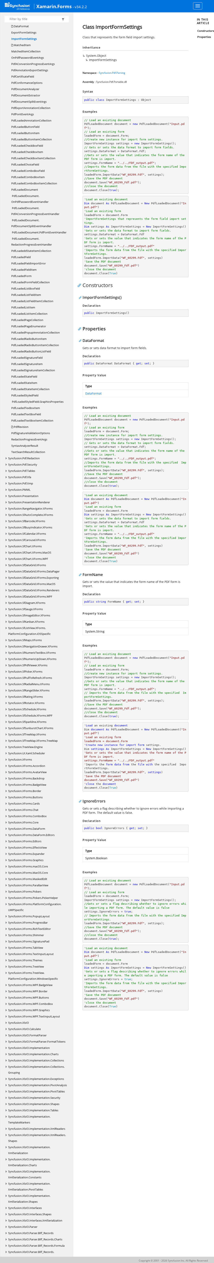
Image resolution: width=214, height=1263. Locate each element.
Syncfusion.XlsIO (18, 1023)
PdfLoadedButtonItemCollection (31, 139)
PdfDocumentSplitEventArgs (29, 102)
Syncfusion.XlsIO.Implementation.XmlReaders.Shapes (37, 1138)
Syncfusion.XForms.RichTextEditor (29, 929)
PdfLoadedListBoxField (25, 288)
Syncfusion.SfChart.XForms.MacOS (29, 552)
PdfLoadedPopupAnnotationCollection (35, 332)
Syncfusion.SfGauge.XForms (25, 609)
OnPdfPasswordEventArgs (27, 58)
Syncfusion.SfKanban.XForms (26, 622)
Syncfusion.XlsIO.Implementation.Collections (36, 1060)
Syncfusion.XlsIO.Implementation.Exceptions (36, 1079)
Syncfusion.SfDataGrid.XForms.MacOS (31, 584)
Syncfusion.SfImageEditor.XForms (29, 615)
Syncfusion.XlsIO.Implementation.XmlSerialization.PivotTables (29, 1186)
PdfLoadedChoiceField (25, 164)
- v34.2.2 (80, 6)
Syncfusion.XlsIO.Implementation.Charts (33, 1054)
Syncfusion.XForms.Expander (26, 854)
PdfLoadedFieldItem (24, 270)
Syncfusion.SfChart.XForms (25, 546)
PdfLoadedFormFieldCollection (30, 282)
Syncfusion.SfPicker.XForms (25, 671)
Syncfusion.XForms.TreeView (26, 966)
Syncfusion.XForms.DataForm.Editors (31, 835)
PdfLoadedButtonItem (25, 133)
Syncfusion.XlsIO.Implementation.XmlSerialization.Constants (29, 1174)
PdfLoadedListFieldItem (26, 295)
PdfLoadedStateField (24, 376)
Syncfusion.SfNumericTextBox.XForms (32, 653)
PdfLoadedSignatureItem (27, 364)
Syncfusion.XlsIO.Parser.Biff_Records (31, 1233)
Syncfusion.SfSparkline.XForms (27, 722)
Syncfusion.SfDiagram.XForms (26, 603)
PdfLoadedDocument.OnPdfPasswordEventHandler (29, 199)
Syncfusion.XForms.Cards (24, 803)
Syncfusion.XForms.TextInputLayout (31, 954)
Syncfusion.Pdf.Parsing (112, 73)
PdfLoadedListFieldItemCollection (32, 301)
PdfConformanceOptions (26, 83)
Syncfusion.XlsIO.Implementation (29, 1048)
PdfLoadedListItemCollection (29, 314)
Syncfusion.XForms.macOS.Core (28, 866)
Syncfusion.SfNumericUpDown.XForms (32, 659)
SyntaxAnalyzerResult (24, 446)
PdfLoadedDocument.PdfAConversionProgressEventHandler (35, 211)
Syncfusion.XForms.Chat (23, 810)
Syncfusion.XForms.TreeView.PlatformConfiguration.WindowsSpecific (33, 976)
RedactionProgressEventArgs (29, 439)
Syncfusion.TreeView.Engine (25, 747)
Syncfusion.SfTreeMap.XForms (27, 734)
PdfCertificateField (22, 76)
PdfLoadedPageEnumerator (28, 326)
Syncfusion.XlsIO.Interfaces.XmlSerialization (35, 1220)
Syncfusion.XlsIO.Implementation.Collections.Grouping (36, 1069)
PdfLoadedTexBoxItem (25, 408)
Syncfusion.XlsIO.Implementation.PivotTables (36, 1091)
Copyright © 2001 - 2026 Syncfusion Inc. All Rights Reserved (173, 1260)
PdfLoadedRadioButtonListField (31, 351)
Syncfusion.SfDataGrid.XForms (27, 565)
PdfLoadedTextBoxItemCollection (32, 420)
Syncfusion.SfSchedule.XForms (27, 709)
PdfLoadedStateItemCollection (30, 389)
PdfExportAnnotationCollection (30, 108)
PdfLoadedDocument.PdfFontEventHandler (38, 232)
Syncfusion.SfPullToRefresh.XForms (30, 678)
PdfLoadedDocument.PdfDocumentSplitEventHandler (31, 223)
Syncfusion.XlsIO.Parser (22, 1227)
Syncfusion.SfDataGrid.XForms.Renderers (33, 590)
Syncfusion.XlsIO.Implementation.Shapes (33, 1104)
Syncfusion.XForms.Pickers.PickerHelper (33, 898)
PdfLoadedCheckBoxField (27, 146)
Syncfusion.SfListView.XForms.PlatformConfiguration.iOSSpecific (29, 631)
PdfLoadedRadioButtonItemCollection (35, 345)
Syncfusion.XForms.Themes (25, 960)
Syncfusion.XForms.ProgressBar (28, 922)
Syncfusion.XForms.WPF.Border (27, 991)
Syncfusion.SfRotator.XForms (26, 703)
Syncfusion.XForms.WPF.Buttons (28, 997)
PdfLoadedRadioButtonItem (29, 339)
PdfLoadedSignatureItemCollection (33, 370)
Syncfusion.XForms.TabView (25, 948)
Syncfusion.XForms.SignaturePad (28, 941)
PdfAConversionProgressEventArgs (33, 64)
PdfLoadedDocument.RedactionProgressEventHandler (31, 241)
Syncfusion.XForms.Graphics (25, 860)
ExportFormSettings (23, 32)
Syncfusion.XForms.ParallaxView (28, 885)
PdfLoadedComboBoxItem (28, 177)
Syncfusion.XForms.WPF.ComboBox (30, 1004)
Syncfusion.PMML (19, 490)
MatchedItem (22, 45)
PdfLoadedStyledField (24, 395)
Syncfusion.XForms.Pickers (24, 891)
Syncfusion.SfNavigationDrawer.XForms (32, 646)
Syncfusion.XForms (20, 759)
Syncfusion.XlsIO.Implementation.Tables (33, 1110)
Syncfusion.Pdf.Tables (21, 471)
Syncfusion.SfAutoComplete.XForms (30, 515)
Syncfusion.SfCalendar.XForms (27, 534)
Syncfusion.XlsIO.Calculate (24, 1029)
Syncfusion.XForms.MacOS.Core (28, 873)
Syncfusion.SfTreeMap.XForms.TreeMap (33, 741)
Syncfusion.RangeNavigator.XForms (30, 508)
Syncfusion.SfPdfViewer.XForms (27, 665)
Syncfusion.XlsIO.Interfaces (25, 1208)
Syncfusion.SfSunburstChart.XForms (30, 728)
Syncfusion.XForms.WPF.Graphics (29, 1010)
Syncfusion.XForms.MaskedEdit (27, 879)
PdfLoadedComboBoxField (28, 171)
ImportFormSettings (24, 39)
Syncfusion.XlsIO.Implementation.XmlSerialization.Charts (29, 1162)
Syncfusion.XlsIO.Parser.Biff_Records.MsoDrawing (31, 1255)
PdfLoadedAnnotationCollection (31, 120)
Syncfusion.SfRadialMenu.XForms (29, 684)
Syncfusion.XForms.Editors (24, 841)
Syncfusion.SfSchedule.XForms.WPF (30, 715)
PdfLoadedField (21, 257)
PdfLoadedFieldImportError (28, 263)
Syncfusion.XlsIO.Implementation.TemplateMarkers (29, 1119)
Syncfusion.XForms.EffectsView (27, 847)
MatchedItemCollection (26, 51)
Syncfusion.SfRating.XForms (25, 697)
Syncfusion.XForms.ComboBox (27, 816)
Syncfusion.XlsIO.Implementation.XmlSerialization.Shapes (29, 1198)
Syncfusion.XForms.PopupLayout (29, 916)
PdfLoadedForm (21, 276)
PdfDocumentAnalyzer (25, 89)
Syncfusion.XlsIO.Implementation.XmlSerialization (29, 1150)
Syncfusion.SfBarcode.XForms (26, 521)
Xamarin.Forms (54, 6)
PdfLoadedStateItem (24, 383)
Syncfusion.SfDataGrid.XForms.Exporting (33, 578)
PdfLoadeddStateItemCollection (31, 251)
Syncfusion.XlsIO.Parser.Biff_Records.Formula (36, 1245)
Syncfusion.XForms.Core (23, 822)
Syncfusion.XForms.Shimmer (26, 935)
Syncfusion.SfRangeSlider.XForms (29, 690)
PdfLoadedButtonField (25, 127)
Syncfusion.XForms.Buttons (25, 797)
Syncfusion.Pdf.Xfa (19, 477)
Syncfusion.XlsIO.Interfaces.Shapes (29, 1214)
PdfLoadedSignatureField (27, 358)
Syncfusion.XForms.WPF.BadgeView (30, 985)
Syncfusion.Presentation (23, 496)
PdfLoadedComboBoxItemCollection (34, 183)
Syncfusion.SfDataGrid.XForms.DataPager (34, 571)
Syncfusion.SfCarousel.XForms (27, 540)
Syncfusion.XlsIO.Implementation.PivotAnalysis (37, 1085)
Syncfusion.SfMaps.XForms (25, 640)
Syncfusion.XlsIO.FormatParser (27, 1035)
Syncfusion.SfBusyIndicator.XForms (30, 527)
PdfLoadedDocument (24, 190)
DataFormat (21, 26)
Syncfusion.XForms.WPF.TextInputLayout (34, 1016)
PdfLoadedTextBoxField (26, 414)
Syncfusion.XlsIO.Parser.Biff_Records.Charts (35, 1239)
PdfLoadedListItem (23, 307)
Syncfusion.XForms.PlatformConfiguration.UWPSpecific (34, 907)
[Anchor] (80, 285)
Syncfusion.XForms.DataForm (26, 829)
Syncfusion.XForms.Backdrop (26, 778)
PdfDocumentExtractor (25, 95)
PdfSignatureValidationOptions (30, 433)
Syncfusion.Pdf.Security (22, 464)
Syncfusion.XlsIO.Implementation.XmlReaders (36, 1129)
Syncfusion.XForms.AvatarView (27, 772)
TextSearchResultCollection (28, 452)
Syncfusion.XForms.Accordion (26, 766)
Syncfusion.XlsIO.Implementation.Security (34, 1098)
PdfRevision (20, 427)
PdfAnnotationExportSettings (29, 70)
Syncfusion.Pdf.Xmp (20, 483)
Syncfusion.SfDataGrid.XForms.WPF (30, 596)
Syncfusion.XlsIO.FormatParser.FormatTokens (36, 1041)
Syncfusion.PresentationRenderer (29, 502)
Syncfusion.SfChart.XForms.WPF (28, 559)
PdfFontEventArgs (22, 114)
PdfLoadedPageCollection (27, 320)
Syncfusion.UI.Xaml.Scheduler (26, 753)
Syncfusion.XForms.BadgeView (27, 785)
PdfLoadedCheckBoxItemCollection (33, 158)
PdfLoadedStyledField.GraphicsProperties (37, 402)
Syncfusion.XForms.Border (24, 791)
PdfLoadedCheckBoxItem (27, 152)
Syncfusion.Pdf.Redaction (24, 458)
